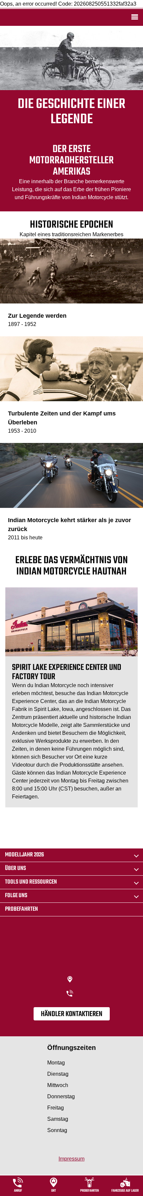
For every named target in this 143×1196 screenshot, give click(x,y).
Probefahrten (21, 909)
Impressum (71, 1159)
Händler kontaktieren (71, 1014)
